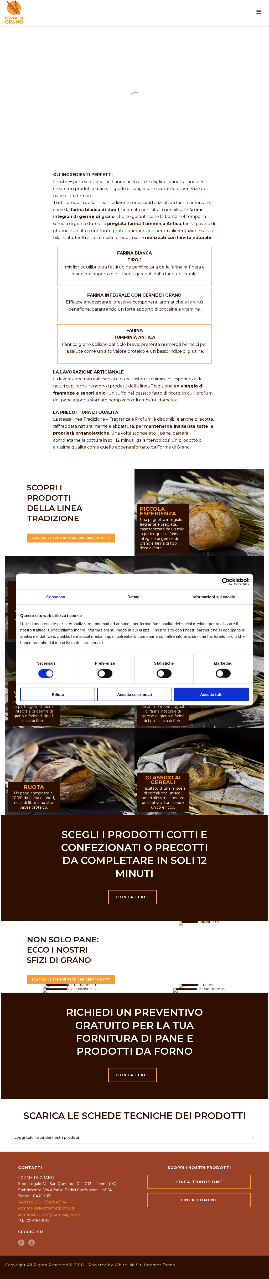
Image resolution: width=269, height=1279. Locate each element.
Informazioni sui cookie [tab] (213, 596)
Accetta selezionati (134, 694)
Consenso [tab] (55, 596)
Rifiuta (58, 694)
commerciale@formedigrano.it (46, 1208)
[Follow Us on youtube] (31, 1243)
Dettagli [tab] (134, 596)
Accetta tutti (211, 694)
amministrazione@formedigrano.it (49, 1214)
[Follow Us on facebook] (21, 1243)
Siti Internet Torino (155, 1265)
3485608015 (29, 1202)
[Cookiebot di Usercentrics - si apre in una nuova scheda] (226, 581)
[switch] (104, 673)
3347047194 (55, 1202)
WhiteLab (125, 1265)
